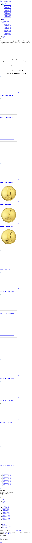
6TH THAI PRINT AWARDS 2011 (6, 204)
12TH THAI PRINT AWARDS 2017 (7, 335)
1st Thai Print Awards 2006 (5, 506)
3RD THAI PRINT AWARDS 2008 (7, 139)
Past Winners (3, 500)
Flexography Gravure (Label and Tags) (7, 526)
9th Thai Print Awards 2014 (5, 512)
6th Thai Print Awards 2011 (5, 510)
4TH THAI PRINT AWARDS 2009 (6, 160)
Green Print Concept (4, 523)
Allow (1, 534)
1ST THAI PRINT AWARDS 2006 (6, 95)
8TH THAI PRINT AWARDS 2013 (6, 247)
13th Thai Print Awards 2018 (6, 515)
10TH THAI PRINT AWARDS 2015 (7, 291)
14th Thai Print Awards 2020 (6, 516)
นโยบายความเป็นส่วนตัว (7, 533)
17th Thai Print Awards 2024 (6, 518)
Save (1, 542)
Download (3, 501)
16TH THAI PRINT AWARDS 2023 (7, 422)
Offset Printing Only (4, 525)
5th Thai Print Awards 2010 (5, 509)
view (18, 92)
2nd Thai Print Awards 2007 (5, 507)
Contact (3, 502)
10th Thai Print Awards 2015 (6, 513)
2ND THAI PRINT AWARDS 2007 (7, 117)
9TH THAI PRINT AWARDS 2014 (6, 269)
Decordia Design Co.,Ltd (18, 530)
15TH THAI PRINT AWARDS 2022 (7, 400)
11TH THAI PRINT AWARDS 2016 (7, 313)
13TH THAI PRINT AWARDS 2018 (7, 356)
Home (3, 499)
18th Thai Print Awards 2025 (6, 519)
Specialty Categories (4, 527)
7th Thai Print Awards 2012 (5, 511)
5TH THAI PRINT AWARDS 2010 (6, 182)
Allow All (1, 538)
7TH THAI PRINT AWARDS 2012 (6, 226)
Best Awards (3, 524)
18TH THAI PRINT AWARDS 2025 (7, 465)
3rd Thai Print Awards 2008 (5, 508)
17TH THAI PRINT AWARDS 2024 (7, 443)
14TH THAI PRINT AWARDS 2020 (7, 378)
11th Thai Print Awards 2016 (6, 514)
